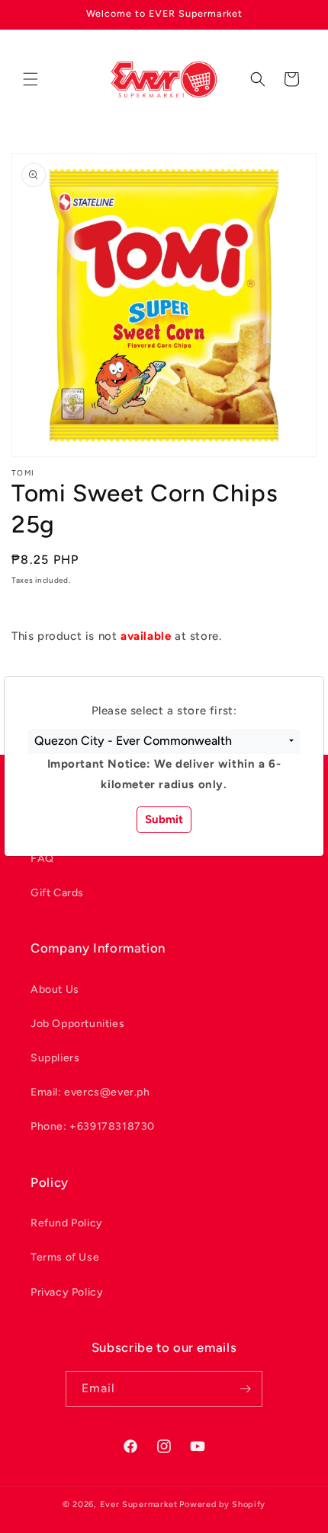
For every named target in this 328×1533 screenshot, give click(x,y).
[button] (164, 742)
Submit (164, 819)
